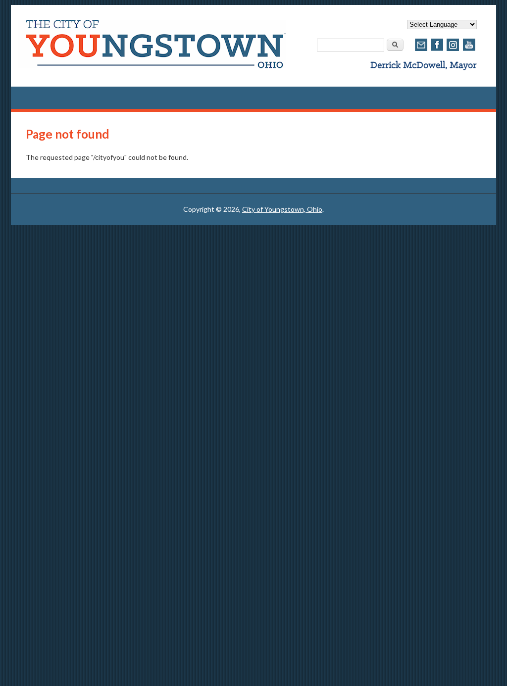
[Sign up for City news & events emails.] (421, 50)
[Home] (152, 65)
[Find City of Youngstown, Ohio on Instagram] (453, 50)
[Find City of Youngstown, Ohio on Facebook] (437, 50)
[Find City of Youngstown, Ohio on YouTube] (469, 50)
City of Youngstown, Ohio (282, 209)
